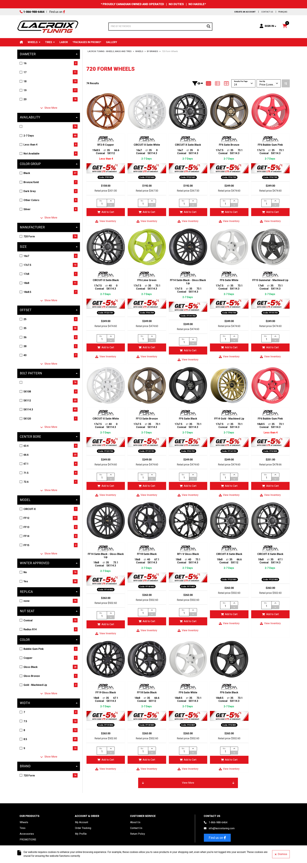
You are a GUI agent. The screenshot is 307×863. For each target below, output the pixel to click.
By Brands (152, 51)
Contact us (267, 12)
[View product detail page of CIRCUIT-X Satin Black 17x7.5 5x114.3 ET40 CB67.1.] (105, 247)
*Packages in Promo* (87, 42)
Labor (63, 42)
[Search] (208, 26)
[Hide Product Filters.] (197, 83)
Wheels (33, 42)
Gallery (111, 42)
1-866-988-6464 (33, 11)
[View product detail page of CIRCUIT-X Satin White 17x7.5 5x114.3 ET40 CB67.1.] (105, 385)
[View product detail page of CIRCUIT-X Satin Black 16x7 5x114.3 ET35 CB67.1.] (188, 111)
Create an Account (245, 12)
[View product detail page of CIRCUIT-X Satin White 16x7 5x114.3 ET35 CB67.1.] (146, 111)
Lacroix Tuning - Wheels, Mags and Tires (110, 51)
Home (21, 42)
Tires (48, 42)
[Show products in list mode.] (217, 83)
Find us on (55, 11)
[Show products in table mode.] (226, 83)
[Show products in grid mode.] (208, 83)
